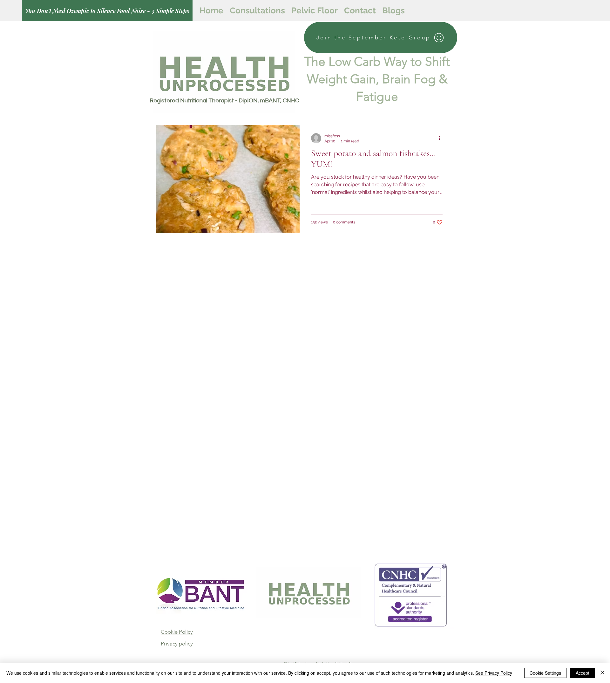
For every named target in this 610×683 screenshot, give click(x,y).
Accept (582, 673)
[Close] (602, 673)
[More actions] (441, 138)
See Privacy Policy (493, 673)
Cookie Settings (545, 673)
